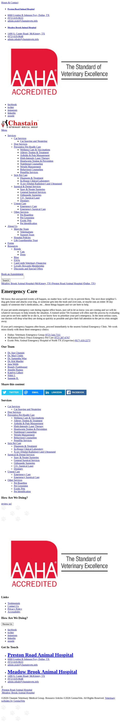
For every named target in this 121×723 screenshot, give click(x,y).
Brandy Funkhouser (17, 367)
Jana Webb (13, 364)
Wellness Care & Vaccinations (35, 149)
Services (12, 135)
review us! (6, 503)
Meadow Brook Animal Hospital (18, 692)
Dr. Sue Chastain (16, 352)
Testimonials (14, 603)
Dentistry (24, 200)
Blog (16, 257)
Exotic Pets (25, 220)
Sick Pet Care (20, 175)
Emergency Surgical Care (33, 209)
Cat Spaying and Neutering (33, 141)
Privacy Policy (15, 609)
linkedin (12, 113)
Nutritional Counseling (31, 163)
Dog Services (20, 144)
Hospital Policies (22, 237)
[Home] (19, 127)
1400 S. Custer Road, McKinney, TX (26, 33)
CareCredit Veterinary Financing (30, 263)
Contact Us (13, 606)
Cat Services (20, 138)
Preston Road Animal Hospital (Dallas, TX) (73, 283)
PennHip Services (29, 172)
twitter (11, 107)
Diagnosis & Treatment (31, 178)
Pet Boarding (26, 214)
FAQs (17, 260)
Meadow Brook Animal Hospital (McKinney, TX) (26, 283)
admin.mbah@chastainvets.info (23, 39)
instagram (12, 110)
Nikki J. (11, 375)
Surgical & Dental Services (27, 186)
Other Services (21, 212)
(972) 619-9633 (15, 18)
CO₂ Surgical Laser (30, 197)
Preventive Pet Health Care (27, 146)
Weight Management (30, 166)
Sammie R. (13, 378)
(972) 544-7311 (52, 334)
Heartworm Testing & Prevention (36, 161)
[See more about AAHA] (58, 99)
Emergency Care (28, 206)
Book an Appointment (12, 274)
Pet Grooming (27, 217)
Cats (22, 251)
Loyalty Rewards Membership (29, 266)
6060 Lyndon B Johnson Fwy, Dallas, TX (28, 15)
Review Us (7, 624)
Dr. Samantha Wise (17, 358)
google (11, 115)
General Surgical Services (33, 192)
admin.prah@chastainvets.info (23, 21)
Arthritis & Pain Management (34, 155)
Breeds (17, 249)
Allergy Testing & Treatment (34, 152)
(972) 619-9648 (15, 36)
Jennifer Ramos (15, 369)
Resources (13, 246)
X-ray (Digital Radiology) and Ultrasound (41, 183)
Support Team (27, 234)
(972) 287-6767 (62, 337)
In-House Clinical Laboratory (34, 180)
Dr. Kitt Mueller (15, 361)
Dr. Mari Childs (15, 355)
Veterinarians (26, 232)
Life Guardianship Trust (26, 240)
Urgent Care (20, 203)
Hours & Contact (9, 2)
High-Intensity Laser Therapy (35, 158)
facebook (12, 104)
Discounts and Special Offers (28, 268)
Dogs (23, 254)
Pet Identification (28, 223)
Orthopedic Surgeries (30, 195)
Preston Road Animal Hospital (16, 690)
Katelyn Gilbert (15, 372)
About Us (12, 226)
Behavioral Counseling (31, 169)
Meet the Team (21, 229)
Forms (11, 243)
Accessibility (14, 611)
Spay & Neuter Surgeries (32, 189)
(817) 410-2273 (82, 340)
